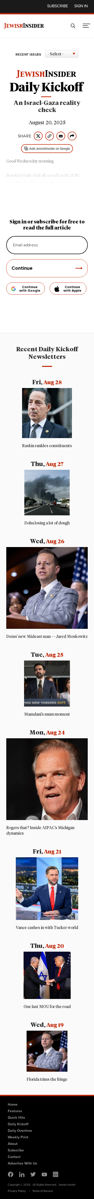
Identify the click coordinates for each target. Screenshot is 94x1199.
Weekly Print (18, 1137)
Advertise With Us (22, 1163)
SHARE (24, 136)
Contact (14, 1156)
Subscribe (57, 6)
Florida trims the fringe (47, 1079)
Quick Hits (16, 1117)
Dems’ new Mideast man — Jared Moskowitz (47, 637)
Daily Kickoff (18, 1124)
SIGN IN (81, 6)
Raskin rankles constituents (47, 446)
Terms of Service (42, 1191)
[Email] (60, 136)
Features (15, 1111)
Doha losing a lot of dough (47, 523)
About (13, 1143)
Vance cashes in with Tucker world (47, 928)
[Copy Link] (49, 136)
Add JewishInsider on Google (49, 148)
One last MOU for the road (47, 1007)
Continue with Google (29, 288)
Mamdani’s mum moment (47, 714)
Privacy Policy (17, 1191)
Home (13, 1104)
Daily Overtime (20, 1130)
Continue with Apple (72, 288)
